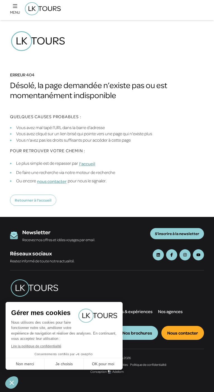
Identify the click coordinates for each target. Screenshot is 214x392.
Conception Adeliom (107, 371)
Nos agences (170, 311)
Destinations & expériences (125, 311)
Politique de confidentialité (148, 364)
